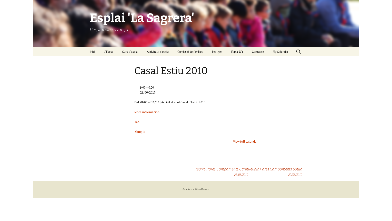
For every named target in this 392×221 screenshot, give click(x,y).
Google (140, 132)
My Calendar (280, 52)
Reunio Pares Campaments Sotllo (275, 171)
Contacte (258, 52)
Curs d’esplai (130, 52)
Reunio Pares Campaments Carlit (221, 171)
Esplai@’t (237, 52)
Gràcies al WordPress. (196, 189)
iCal (137, 122)
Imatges (217, 52)
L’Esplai (108, 52)
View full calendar (245, 141)
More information (146, 112)
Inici (92, 52)
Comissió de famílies (190, 52)
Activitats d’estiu (158, 52)
